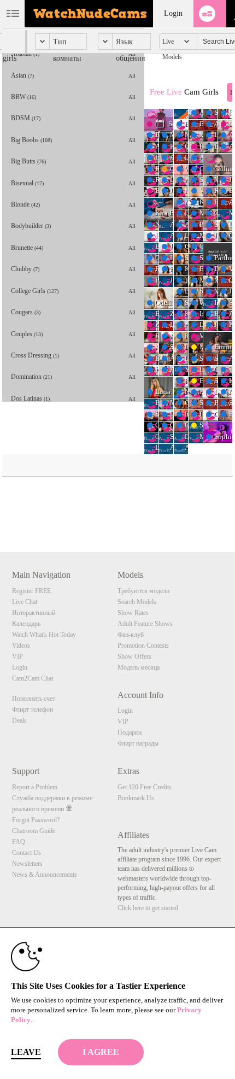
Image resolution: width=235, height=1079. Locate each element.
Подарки (130, 732)
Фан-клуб (131, 634)
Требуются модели (143, 591)
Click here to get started (148, 908)
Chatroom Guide (33, 831)
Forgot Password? (36, 820)
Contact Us (26, 853)
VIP (17, 656)
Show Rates (133, 613)
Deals (19, 720)
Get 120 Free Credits (145, 787)
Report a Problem (34, 787)
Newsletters (27, 863)
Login (173, 13)
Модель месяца (139, 667)
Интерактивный (33, 613)
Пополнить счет (33, 698)
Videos (21, 645)
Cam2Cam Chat (32, 678)
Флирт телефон (32, 709)
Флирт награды (138, 743)
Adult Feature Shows (145, 624)
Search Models (137, 602)
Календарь (26, 624)
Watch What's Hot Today (44, 634)
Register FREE (31, 591)
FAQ (18, 842)
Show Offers (134, 656)
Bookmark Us (136, 798)
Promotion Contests (143, 645)
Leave (26, 1052)
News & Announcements (44, 874)
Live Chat (24, 602)
